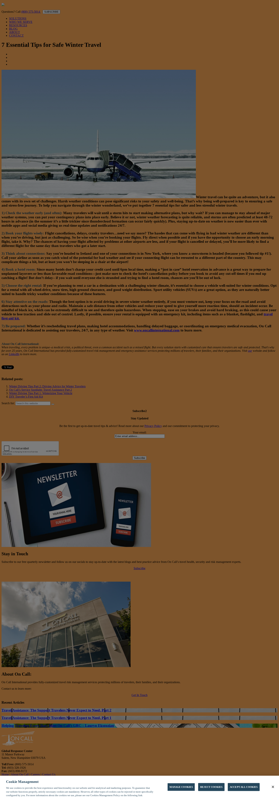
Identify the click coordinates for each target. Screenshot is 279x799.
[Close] (273, 787)
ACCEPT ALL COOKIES (244, 787)
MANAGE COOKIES (181, 787)
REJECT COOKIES (211, 787)
